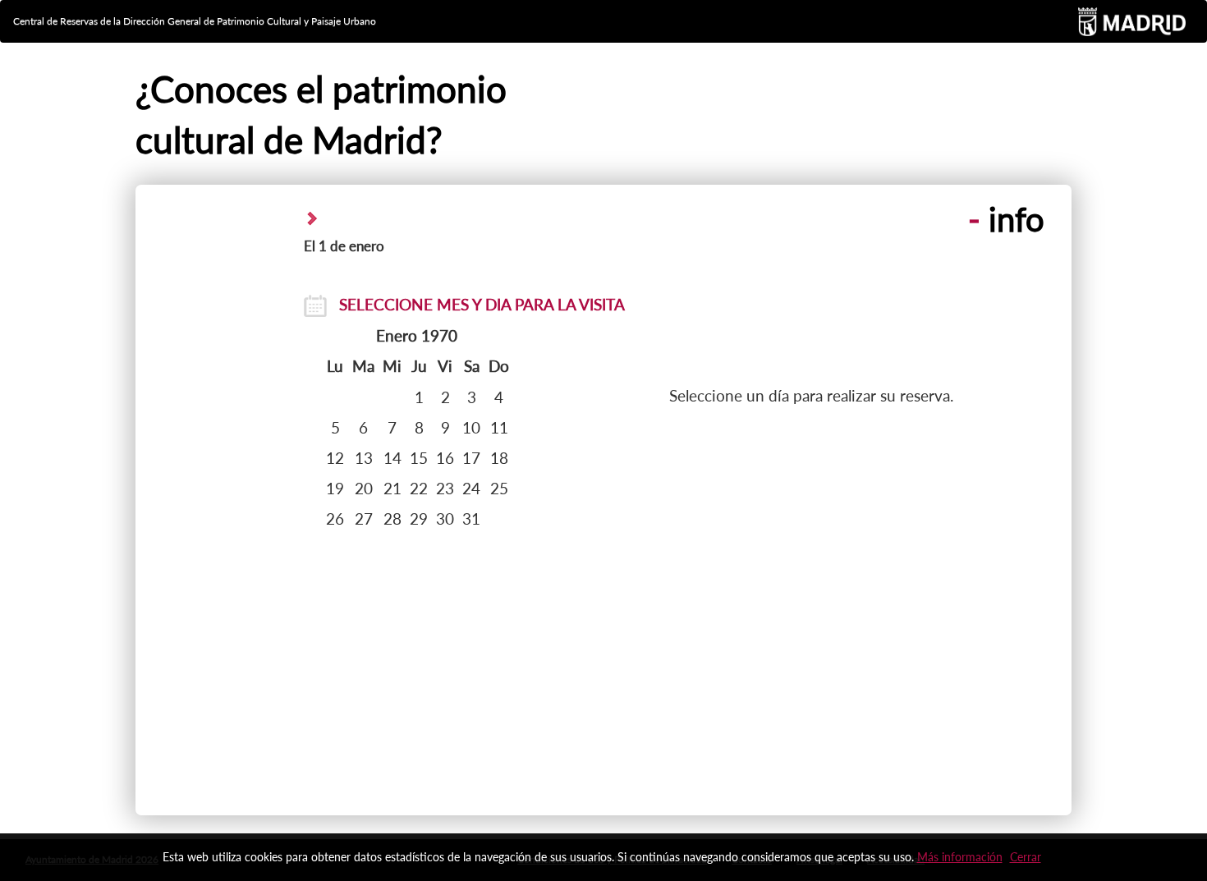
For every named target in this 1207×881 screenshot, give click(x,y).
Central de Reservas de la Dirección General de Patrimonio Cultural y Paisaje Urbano (194, 21)
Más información (960, 857)
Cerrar (1025, 857)
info (1006, 219)
